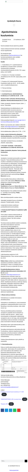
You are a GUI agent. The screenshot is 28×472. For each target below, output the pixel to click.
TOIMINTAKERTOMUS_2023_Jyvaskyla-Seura (11, 399)
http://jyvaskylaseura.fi (15, 55)
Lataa (4, 394)
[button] (14, 25)
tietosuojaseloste (14, 470)
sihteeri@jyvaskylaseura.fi (11, 126)
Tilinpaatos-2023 (4, 404)
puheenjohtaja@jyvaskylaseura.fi (9, 387)
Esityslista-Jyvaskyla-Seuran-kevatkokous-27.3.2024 (12, 391)
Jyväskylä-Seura (14, 21)
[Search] (26, 461)
